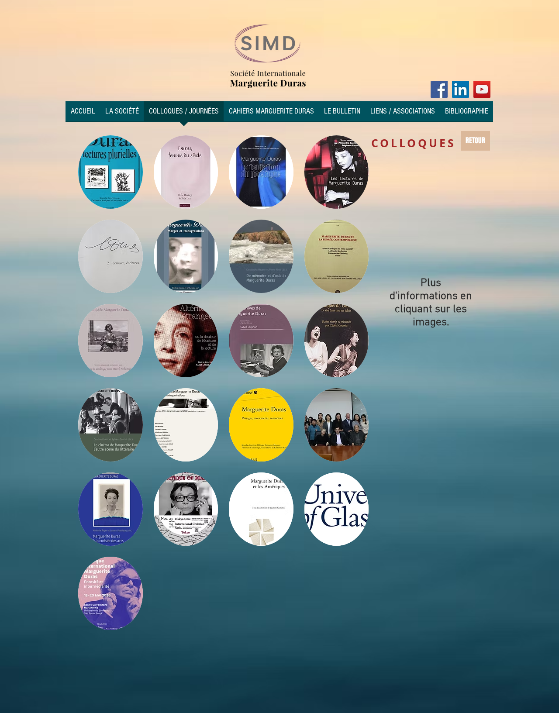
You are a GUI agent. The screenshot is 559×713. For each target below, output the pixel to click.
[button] (110, 172)
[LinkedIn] (460, 89)
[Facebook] (439, 89)
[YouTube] (481, 89)
